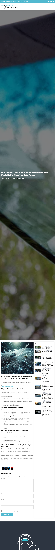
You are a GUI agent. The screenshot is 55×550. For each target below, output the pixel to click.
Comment (3, 478)
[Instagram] (50, 1)
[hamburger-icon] (46, 6)
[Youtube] (53, 1)
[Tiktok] (51, 1)
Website (3, 504)
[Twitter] (9, 468)
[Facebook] (48, 1)
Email (2, 499)
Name (2, 493)
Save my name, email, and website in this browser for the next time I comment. (17, 511)
